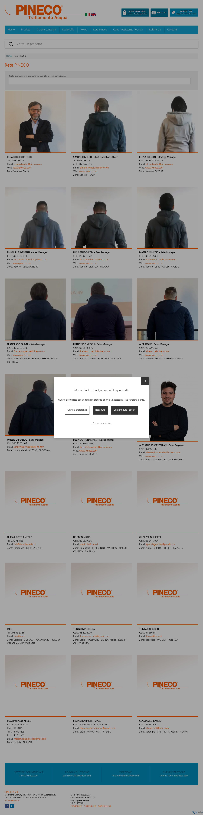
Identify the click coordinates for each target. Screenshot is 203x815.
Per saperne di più (101, 423)
